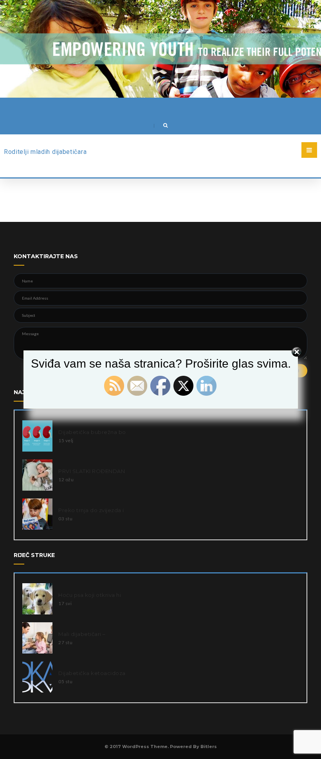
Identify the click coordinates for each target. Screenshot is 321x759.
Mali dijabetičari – (82, 634)
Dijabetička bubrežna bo (92, 432)
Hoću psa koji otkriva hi (89, 595)
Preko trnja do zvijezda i (91, 510)
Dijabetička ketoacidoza (92, 673)
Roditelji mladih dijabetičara (45, 151)
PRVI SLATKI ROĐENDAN (91, 471)
